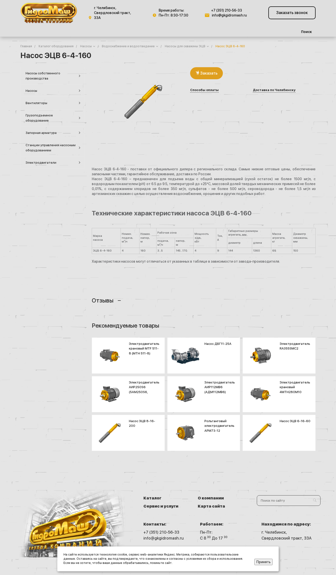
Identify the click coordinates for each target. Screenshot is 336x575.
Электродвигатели (41, 162)
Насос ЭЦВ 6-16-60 (295, 421)
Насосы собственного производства (43, 75)
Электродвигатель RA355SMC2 (295, 346)
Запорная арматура (41, 133)
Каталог (152, 498)
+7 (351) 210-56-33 (226, 10)
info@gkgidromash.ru (229, 15)
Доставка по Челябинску (274, 90)
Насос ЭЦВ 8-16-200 (142, 423)
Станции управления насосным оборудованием (51, 147)
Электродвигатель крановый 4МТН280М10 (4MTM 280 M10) (295, 390)
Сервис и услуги (160, 506)
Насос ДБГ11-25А (217, 344)
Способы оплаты (204, 90)
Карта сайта (211, 506)
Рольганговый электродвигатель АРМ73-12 (219, 425)
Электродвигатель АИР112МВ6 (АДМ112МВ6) (219, 387)
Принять (263, 562)
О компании (211, 498)
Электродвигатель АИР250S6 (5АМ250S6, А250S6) (144, 390)
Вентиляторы (36, 103)
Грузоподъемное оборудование (39, 117)
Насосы (31, 91)
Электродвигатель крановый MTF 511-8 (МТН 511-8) (144, 348)
